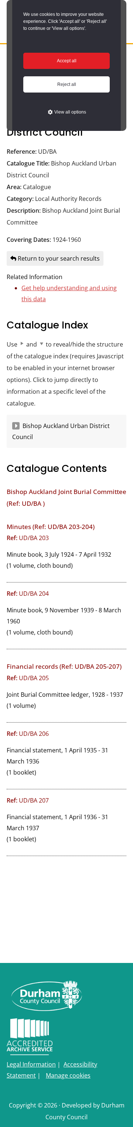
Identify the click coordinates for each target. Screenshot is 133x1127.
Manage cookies (68, 1075)
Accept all (66, 60)
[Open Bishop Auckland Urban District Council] (16, 425)
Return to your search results (58, 258)
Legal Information (31, 1064)
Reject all (66, 84)
